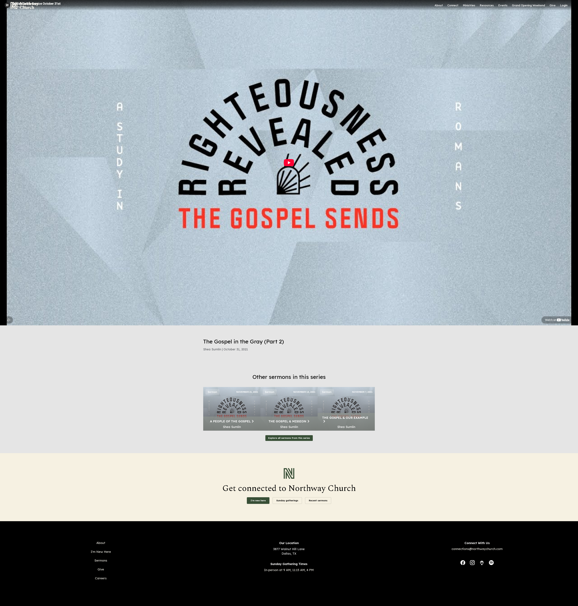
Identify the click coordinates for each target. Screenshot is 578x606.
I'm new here (258, 500)
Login (563, 5)
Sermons (100, 560)
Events (502, 5)
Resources (487, 5)
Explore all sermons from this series (289, 438)
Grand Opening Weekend (528, 5)
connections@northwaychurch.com (477, 549)
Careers (101, 578)
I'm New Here (101, 552)
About (439, 5)
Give (553, 5)
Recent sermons (318, 500)
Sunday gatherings (287, 500)
